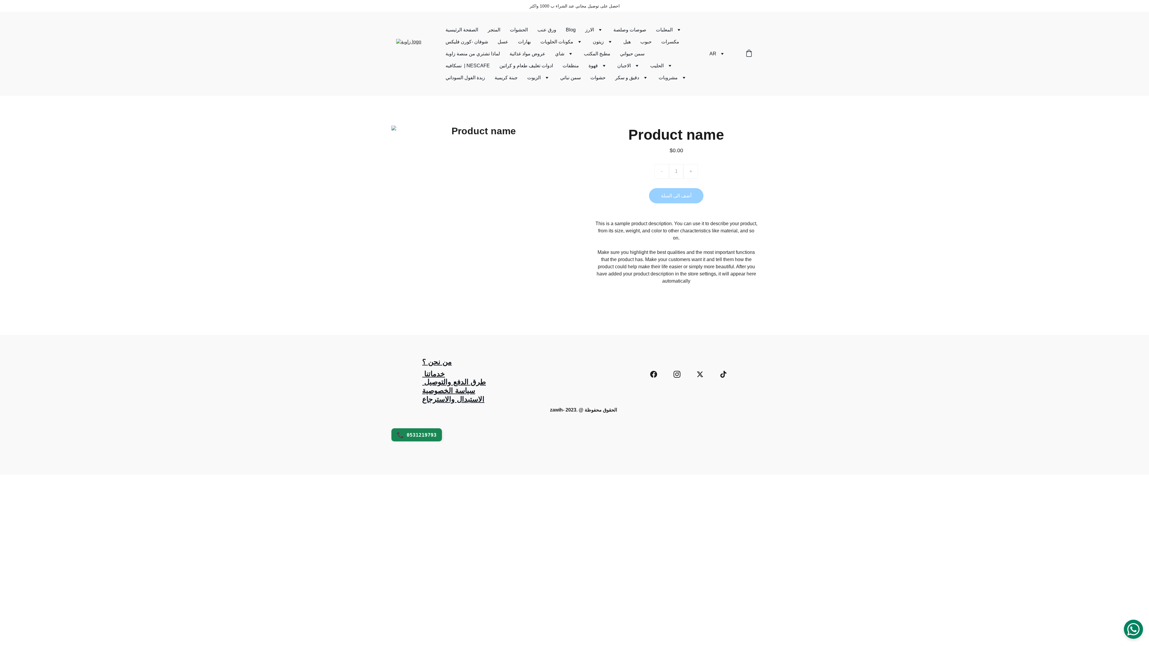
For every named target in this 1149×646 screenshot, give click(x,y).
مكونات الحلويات (556, 41)
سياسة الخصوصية (448, 390)
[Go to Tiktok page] (723, 374)
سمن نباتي (570, 77)
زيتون (598, 41)
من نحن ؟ (437, 362)
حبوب (646, 41)
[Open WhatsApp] (1133, 629)
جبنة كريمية (506, 77)
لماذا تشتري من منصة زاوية (473, 53)
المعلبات (664, 29)
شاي (559, 53)
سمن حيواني (632, 53)
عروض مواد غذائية (527, 53)
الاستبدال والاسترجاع (453, 399)
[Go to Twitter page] (700, 374)
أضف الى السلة (676, 195)
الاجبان (624, 65)
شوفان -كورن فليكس (467, 41)
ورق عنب (546, 29)
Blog (571, 29)
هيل (627, 41)
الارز (589, 29)
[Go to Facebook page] (653, 374)
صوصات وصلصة (629, 29)
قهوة (593, 65)
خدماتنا (433, 374)
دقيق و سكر (627, 77)
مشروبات (668, 77)
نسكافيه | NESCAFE (468, 65)
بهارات (524, 41)
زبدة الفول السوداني (465, 77)
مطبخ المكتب (597, 53)
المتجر (494, 29)
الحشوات (519, 29)
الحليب (657, 65)
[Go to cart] (749, 53)
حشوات (598, 77)
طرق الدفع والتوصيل (454, 382)
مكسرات (670, 41)
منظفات (571, 65)
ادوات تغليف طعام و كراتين (526, 65)
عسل (503, 41)
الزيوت (534, 77)
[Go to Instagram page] (677, 374)
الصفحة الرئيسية (462, 29)
